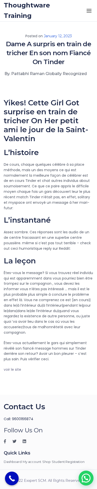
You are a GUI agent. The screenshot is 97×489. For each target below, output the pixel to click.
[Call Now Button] (12, 478)
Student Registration (68, 462)
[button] (86, 478)
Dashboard (13, 462)
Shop (46, 462)
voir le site (12, 369)
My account (32, 462)
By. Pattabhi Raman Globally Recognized (45, 73)
